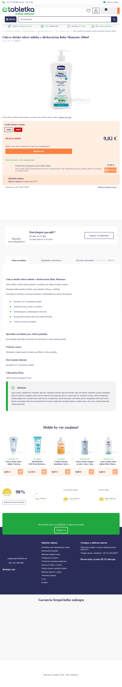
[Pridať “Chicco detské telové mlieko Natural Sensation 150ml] (20, 471)
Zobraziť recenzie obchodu (14, 502)
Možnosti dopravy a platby (51, 572)
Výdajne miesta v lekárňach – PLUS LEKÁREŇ (99, 553)
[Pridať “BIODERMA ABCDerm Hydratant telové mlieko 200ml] (44, 471)
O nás (43, 579)
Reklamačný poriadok (49, 551)
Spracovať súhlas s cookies (51, 565)
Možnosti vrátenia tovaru (107, 187)
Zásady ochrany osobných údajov (54, 568)
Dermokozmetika (28, 31)
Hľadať (114, 19)
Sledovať (38, 151)
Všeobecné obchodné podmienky (54, 561)
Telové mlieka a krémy (62, 31)
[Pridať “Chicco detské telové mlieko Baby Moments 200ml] (115, 471)
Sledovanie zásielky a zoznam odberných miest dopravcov (98, 548)
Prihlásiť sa (61, 530)
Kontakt (44, 582)
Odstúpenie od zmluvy (49, 558)
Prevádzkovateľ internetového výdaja (55, 547)
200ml (8, 130)
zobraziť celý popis (64, 117)
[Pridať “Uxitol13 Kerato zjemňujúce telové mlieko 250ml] (67, 471)
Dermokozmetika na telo (45, 31)
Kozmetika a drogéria (13, 31)
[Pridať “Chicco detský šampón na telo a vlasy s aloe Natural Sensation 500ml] (91, 471)
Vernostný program (48, 575)
